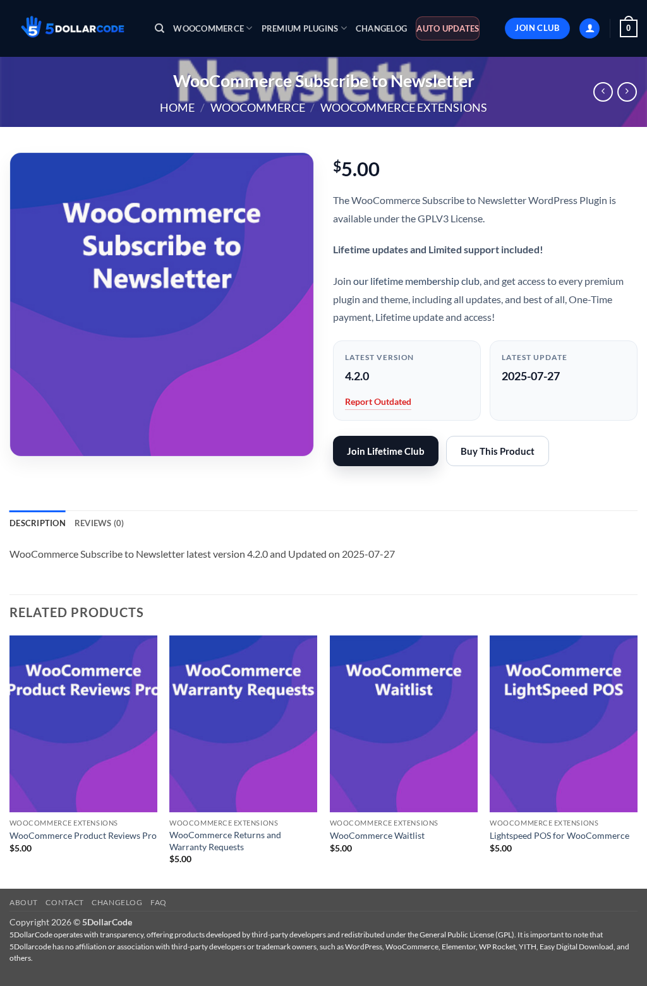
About (23, 902)
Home (177, 107)
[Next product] (603, 92)
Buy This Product (498, 451)
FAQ (158, 902)
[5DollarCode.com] (72, 29)
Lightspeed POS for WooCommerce (559, 835)
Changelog (381, 28)
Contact (64, 902)
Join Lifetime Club (386, 451)
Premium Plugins (300, 28)
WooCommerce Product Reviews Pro (83, 835)
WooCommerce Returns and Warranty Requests (225, 840)
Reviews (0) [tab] (99, 523)
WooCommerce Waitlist (377, 835)
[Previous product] (627, 92)
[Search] (159, 28)
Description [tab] (37, 523)
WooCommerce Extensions (403, 107)
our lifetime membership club (416, 281)
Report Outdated (378, 401)
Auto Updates (447, 28)
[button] (589, 28)
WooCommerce (208, 28)
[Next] (636, 761)
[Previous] (10, 761)
